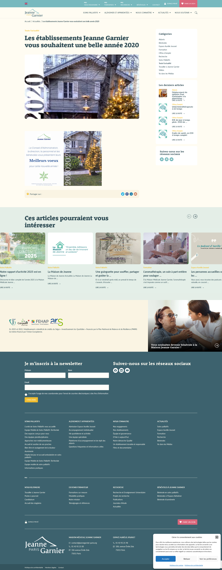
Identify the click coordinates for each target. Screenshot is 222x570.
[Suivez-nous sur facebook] (162, 159)
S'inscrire (31, 400)
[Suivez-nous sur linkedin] (167, 159)
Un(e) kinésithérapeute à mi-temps (182, 107)
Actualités (117, 506)
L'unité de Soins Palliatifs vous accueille (40, 426)
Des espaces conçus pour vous (37, 433)
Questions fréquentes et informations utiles (86, 446)
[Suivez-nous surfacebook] (115, 370)
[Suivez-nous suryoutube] (127, 370)
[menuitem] (156, 3)
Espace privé (33, 522)
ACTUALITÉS (162, 421)
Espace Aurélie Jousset (166, 430)
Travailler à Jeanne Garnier (35, 492)
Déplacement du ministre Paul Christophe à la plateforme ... (179, 95)
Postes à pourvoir (31, 496)
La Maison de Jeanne (59, 271)
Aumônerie (29, 451)
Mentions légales (50, 567)
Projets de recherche (121, 496)
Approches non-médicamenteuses (38, 440)
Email (27, 382)
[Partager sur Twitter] (122, 194)
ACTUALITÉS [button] (163, 12)
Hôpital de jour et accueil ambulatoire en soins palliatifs (43, 456)
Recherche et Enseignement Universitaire (129, 492)
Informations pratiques (34, 468)
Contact (61, 567)
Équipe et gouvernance (122, 433)
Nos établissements (120, 430)
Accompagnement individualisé (81, 430)
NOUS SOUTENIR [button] (182, 12)
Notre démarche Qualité (122, 440)
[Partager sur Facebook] (127, 194)
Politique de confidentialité (194, 565)
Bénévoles (161, 440)
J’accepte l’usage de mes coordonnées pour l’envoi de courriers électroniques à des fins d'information (68, 394)
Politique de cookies (176, 565)
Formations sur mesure (78, 492)
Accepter (165, 558)
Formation (161, 433)
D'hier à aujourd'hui (121, 437)
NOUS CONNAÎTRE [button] (144, 12)
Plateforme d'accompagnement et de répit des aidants (87, 441)
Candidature (29, 499)
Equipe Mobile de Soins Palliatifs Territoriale (42, 430)
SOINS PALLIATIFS (32, 421)
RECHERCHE (118, 487)
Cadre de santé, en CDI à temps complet (182, 133)
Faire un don (189, 3)
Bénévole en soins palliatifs (167, 492)
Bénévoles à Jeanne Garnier (171, 487)
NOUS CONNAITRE (121, 421)
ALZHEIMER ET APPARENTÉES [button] (116, 12)
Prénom (28, 370)
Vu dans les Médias (164, 444)
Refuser (187, 558)
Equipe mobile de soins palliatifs (37, 464)
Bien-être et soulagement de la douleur (40, 447)
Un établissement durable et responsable (129, 444)
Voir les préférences (208, 558)
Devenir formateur (78, 487)
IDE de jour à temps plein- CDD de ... (181, 120)
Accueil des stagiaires (33, 503)
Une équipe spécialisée (78, 437)
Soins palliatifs (163, 426)
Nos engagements (120, 426)
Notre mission (74, 499)
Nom (70, 370)
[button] (217, 537)
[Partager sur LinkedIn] (131, 194)
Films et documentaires (122, 447)
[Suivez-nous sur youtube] (171, 159)
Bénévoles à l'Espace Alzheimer (169, 496)
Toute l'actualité (32, 30)
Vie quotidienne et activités (79, 433)
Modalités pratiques (77, 496)
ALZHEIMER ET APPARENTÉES (81, 421)
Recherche (161, 437)
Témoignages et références (79, 503)
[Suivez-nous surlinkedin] (121, 370)
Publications (118, 499)
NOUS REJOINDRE (32, 487)
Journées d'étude (120, 503)
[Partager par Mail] (135, 194)
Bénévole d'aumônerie (166, 499)
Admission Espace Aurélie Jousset (82, 426)
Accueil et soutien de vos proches (38, 444)
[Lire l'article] (164, 93)
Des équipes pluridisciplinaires (36, 437)
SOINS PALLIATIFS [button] (90, 12)
